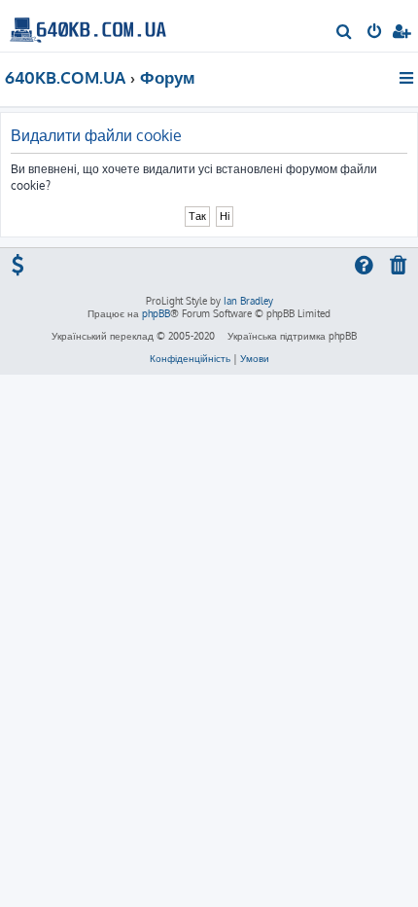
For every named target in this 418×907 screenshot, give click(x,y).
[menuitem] (344, 33)
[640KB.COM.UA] (88, 25)
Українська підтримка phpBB (292, 336)
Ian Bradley (248, 301)
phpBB (156, 313)
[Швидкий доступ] (408, 77)
